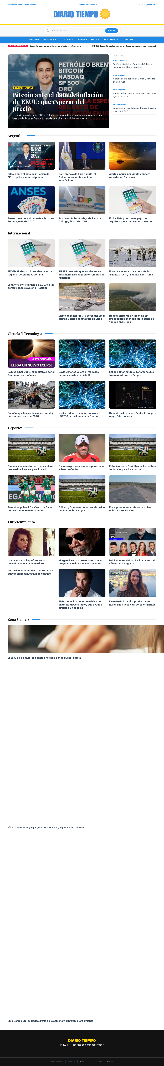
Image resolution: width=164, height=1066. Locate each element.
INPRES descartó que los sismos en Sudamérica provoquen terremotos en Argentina (113, 46)
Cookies (110, 1062)
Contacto (71, 1062)
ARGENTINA (34, 40)
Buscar (111, 31)
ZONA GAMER (129, 40)
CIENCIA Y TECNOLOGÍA (88, 40)
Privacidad (98, 1062)
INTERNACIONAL (51, 40)
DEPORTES (68, 40)
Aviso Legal (84, 1062)
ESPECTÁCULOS (111, 40)
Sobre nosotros (57, 1062)
